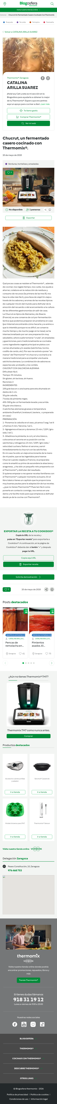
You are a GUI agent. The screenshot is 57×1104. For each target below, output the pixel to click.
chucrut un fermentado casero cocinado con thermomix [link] (31, 15)
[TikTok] (42, 1024)
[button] (52, 4)
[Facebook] (15, 1024)
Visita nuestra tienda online (27, 10)
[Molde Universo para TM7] (15, 810)
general (3, 15)
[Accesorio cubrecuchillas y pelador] (15, 765)
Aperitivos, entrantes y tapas (17, 635)
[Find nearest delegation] (5, 4)
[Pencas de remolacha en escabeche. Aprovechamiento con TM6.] (15, 621)
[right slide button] (51, 663)
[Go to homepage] (28, 4)
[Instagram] (33, 1024)
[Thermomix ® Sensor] (42, 810)
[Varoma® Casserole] (42, 765)
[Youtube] (24, 1024)
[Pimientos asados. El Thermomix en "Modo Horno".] (41, 621)
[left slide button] (5, 663)
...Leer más (45, 104)
